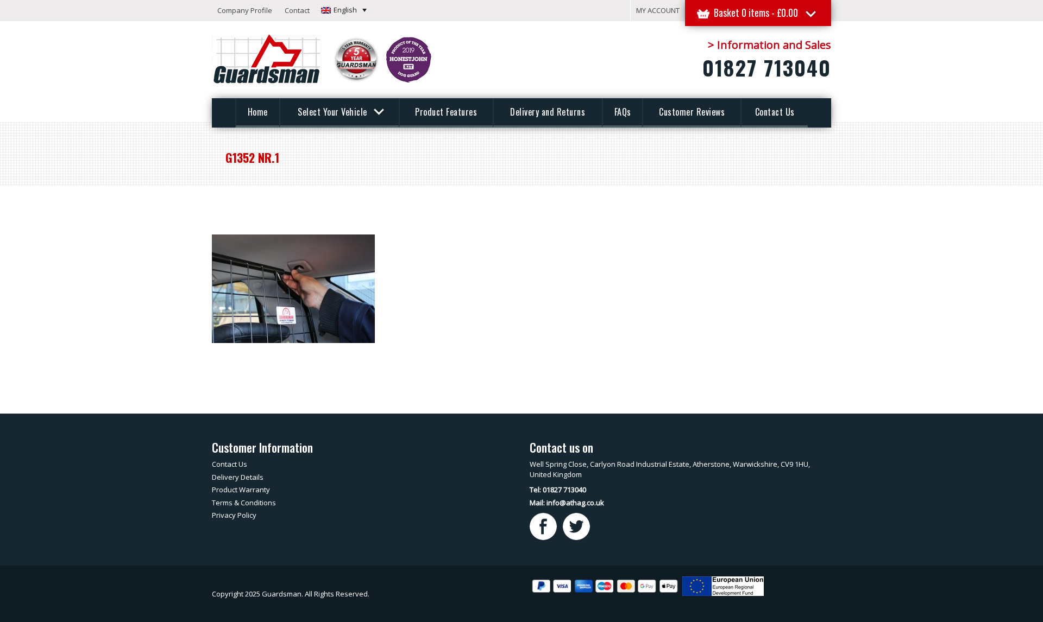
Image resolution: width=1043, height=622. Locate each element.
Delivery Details (237, 477)
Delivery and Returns (547, 111)
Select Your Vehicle (333, 111)
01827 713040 (766, 67)
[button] (344, 10)
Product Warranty (241, 489)
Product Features (446, 111)
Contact (297, 10)
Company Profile (244, 10)
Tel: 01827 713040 (558, 489)
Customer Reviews (692, 111)
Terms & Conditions (244, 502)
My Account (658, 10)
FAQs (622, 111)
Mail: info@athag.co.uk (567, 502)
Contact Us (775, 111)
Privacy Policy (234, 515)
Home (258, 111)
